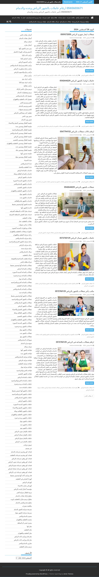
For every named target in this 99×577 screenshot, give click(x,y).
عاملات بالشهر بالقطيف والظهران (21, 414)
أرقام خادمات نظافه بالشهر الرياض (69, 75)
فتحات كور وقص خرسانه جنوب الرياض (20, 462)
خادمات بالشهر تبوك (25, 194)
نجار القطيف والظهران (25, 533)
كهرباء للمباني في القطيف (24, 479)
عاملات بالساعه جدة (25, 387)
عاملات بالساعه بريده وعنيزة (23, 384)
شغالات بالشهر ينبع (26, 337)
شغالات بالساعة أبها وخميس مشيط (21, 265)
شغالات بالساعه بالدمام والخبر (22, 289)
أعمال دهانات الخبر (26, 35)
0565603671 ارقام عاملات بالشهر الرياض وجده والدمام (49, 8)
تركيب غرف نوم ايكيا (25, 82)
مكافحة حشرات (71, 17)
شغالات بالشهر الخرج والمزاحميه (22, 299)
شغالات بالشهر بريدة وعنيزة (23, 326)
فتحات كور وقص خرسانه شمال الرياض (20, 469)
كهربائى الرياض (27, 482)
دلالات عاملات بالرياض (55, 75)
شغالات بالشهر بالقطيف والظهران (21, 320)
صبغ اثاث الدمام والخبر (25, 340)
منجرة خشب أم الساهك (24, 523)
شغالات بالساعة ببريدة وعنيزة (23, 275)
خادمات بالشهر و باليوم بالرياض (70, 126)
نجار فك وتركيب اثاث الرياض (23, 536)
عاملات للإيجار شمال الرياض (23, 435)
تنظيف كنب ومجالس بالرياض (23, 113)
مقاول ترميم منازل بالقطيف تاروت (21, 499)
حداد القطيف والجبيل (25, 167)
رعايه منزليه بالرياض (25, 245)
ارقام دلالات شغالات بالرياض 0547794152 (77, 131)
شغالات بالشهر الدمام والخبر (23, 303)
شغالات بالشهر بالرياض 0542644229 (79, 187)
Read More (89, 70)
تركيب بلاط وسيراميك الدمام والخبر (21, 65)
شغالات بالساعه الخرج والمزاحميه (21, 282)
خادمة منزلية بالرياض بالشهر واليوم (51, 334)
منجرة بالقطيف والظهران (24, 520)
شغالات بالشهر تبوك (25, 330)
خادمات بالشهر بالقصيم (24, 187)
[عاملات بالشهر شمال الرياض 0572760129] (76, 244)
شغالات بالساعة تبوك (25, 279)
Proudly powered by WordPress (36, 574)
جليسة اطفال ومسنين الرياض (23, 137)
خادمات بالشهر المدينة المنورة (22, 181)
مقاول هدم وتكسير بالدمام (24, 503)
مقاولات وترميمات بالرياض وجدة (80, 21)
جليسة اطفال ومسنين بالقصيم (22, 140)
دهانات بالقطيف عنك (25, 221)
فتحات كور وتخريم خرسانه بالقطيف (21, 455)
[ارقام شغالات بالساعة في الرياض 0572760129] (76, 349)
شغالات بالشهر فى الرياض (55, 126)
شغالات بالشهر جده (26, 333)
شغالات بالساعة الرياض (86, 387)
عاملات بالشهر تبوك (26, 421)
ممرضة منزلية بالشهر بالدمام (23, 509)
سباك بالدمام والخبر (26, 252)
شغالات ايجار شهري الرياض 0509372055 (77, 34)
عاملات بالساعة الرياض (25, 377)
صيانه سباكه (28, 347)
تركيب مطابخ (28, 86)
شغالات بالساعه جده (25, 292)
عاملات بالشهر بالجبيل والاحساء (22, 408)
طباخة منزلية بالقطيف (25, 364)
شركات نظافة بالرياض (53, 21)
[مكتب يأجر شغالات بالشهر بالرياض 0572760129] (76, 298)
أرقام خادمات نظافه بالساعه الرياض (69, 387)
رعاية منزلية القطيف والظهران (22, 235)
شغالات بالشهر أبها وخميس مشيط (21, 296)
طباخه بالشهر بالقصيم (25, 374)
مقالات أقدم (88, 396)
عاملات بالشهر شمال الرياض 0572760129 (77, 238)
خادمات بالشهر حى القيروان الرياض (69, 334)
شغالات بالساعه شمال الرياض (52, 387)
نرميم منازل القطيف (25, 547)
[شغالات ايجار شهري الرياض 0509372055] (76, 41)
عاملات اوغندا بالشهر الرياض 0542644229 (77, 81)
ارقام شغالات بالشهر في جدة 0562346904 (48, 2)
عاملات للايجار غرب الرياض (23, 442)
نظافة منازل (54, 17)
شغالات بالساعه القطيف (24, 286)
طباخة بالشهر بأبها (26, 350)
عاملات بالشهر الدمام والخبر (23, 398)
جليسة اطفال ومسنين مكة (24, 150)
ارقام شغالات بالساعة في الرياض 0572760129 (75, 342)
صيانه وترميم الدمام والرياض (33, 17)
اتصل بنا (23, 17)
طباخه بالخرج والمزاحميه (24, 370)
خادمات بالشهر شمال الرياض (62, 232)
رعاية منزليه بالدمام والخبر (24, 238)
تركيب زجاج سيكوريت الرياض (23, 69)
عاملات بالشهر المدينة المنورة (23, 404)
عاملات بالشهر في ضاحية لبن (43, 182)
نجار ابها (29, 526)
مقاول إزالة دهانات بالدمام (24, 496)
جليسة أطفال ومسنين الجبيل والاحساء (20, 123)
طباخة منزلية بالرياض (25, 360)
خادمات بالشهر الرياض (25, 177)
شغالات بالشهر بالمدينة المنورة (22, 323)
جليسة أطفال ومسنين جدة (24, 126)
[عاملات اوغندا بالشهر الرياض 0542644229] (76, 87)
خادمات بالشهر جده (26, 198)
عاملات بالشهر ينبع (26, 428)
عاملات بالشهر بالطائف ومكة (23, 411)
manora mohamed (75, 38)
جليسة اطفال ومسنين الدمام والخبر (21, 133)
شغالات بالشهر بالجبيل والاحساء (22, 309)
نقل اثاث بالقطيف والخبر (82, 17)
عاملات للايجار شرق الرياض (23, 438)
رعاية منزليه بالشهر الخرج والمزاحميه (20, 242)
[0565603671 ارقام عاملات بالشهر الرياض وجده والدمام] (92, 17)
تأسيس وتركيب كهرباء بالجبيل (23, 52)
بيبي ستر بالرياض (74, 232)
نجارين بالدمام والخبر (25, 543)
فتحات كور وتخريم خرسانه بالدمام (21, 452)
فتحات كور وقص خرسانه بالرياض (22, 459)
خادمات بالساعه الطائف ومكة (23, 174)
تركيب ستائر (28, 76)
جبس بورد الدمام (26, 120)
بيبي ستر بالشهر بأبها (25, 48)
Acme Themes (68, 574)
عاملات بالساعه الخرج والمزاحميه (21, 381)
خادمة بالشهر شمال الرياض (71, 182)
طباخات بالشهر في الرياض (57, 182)
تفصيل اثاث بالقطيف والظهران (22, 99)
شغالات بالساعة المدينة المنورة (22, 272)
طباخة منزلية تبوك (26, 367)
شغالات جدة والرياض (65, 21)
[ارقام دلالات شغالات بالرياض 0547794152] (76, 138)
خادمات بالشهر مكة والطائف (23, 201)
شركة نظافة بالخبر (26, 262)
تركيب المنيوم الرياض (25, 62)
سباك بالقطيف (27, 255)
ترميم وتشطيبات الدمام (24, 92)
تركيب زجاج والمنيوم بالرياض (23, 72)
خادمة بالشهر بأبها (26, 208)
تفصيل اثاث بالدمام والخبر (24, 96)
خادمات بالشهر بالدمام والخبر (23, 184)
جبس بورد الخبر (27, 116)
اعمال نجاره (28, 45)
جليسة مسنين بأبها (26, 153)
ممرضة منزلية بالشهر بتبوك (23, 513)
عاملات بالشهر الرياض (87, 126)
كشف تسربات (46, 17)
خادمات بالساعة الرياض (24, 170)
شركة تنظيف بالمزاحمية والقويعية (21, 259)
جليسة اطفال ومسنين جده (24, 147)
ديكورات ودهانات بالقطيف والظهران (21, 231)
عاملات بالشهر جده (26, 425)
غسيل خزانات (62, 17)
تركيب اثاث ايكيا (27, 55)
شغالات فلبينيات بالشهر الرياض (41, 75)
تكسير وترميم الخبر (26, 103)
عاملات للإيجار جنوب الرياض (23, 431)
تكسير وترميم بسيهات (25, 109)
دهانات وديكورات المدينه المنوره (22, 228)
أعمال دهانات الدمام (25, 38)
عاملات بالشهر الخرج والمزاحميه (22, 394)
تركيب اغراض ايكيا (26, 59)
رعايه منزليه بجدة (26, 248)
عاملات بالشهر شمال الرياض (46, 283)
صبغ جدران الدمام (26, 343)
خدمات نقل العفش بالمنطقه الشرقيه (20, 214)
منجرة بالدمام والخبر (25, 516)
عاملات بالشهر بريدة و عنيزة (23, 418)
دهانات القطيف (27, 218)
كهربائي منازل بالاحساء (25, 486)
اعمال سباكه (28, 42)
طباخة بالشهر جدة (26, 353)
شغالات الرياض (16, 17)
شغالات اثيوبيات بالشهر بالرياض (46, 232)
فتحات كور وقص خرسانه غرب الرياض (20, 472)
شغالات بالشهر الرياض (86, 75)
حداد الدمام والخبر (26, 164)
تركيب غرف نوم (27, 79)
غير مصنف (28, 448)
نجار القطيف (28, 530)
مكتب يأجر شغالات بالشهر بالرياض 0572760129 (74, 291)
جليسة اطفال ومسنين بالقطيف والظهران (19, 143)
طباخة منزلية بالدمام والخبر (23, 357)
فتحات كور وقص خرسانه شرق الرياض (20, 465)
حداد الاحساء (28, 160)
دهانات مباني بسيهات (25, 225)
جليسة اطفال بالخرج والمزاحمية (22, 130)
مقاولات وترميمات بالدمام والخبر (37, 21)
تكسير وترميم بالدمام (25, 106)
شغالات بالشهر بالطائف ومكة (23, 313)
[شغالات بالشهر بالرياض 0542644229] (76, 194)
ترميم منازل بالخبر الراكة (24, 89)
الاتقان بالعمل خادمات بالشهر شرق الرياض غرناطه (66, 283)
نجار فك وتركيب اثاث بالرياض (23, 540)
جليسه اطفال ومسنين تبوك (23, 157)
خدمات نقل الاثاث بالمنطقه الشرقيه (21, 211)
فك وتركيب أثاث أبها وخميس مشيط (21, 475)
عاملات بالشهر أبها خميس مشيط (22, 391)
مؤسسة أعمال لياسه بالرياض (23, 489)
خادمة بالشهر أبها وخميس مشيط (22, 204)
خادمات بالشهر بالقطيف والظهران (21, 191)
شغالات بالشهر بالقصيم (24, 316)
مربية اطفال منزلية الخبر (24, 492)
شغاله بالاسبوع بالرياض (43, 126)
